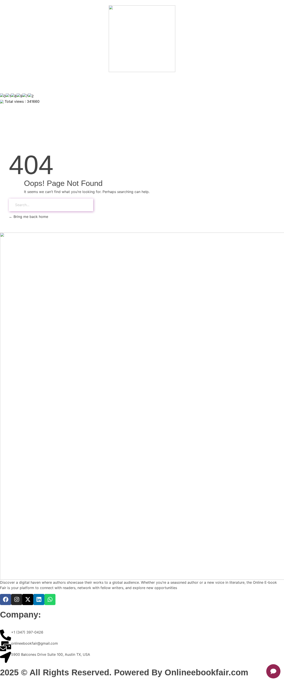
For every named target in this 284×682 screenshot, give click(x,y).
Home (9, 82)
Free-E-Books (154, 82)
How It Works (185, 82)
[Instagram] (16, 599)
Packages (251, 82)
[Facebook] (5, 599)
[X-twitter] (27, 599)
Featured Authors (79, 82)
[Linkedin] (38, 599)
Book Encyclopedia (39, 82)
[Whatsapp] (49, 599)
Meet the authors (220, 82)
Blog (272, 82)
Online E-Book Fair (118, 82)
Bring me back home (30, 216)
